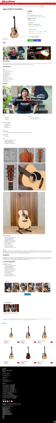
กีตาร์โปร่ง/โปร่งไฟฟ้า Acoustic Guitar (34, 6)
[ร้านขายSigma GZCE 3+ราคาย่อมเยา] (11, 353)
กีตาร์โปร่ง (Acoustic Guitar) (6, 408)
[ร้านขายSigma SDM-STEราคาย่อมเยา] (28, 332)
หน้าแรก (4, 3)
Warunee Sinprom (27, 319)
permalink (35, 319)
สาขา (7, 3)
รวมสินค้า (4, 371)
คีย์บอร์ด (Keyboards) (5, 409)
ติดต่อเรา (3, 369)
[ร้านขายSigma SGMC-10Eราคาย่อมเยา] (11, 332)
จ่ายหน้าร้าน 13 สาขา (32, 31)
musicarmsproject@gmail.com (35, 37)
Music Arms (5, 6)
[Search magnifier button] (53, 1)
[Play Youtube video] (15, 53)
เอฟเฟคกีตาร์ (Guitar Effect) (6, 411)
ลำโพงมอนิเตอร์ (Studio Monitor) (7, 414)
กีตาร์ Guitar (24, 6)
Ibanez (3, 417)
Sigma (42, 6)
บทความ (16, 3)
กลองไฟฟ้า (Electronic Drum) (6, 412)
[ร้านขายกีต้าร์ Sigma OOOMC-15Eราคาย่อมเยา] (28, 353)
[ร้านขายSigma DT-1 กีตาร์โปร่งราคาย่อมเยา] (44, 353)
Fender (3, 415)
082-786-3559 (12, 385)
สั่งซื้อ (13, 3)
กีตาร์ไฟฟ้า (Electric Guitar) (6, 407)
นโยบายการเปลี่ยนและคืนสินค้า (7, 370)
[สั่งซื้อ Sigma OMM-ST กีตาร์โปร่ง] (30, 40)
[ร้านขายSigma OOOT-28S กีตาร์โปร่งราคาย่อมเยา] (44, 332)
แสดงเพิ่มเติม (27, 294)
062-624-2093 (13, 384)
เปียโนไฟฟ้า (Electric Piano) (6, 410)
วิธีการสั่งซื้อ (4, 368)
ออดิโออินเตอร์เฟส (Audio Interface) (7, 413)
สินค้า (10, 3)
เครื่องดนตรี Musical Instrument (16, 6)
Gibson (3, 416)
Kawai (3, 418)
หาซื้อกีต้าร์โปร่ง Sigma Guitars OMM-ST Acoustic (17, 319)
